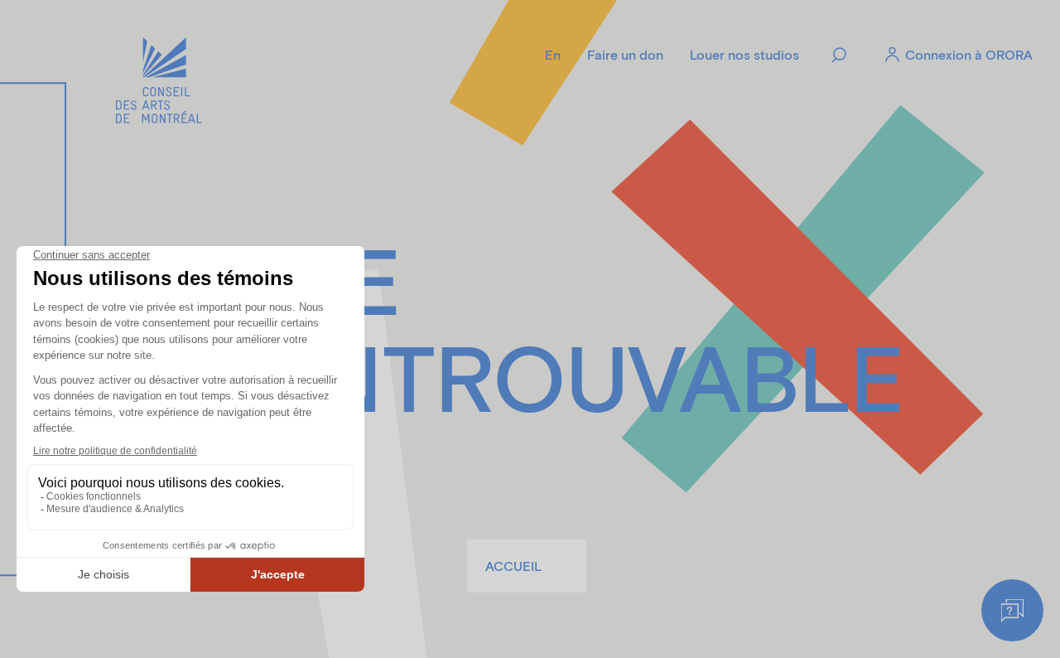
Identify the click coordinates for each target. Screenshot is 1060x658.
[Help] (1012, 610)
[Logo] (159, 82)
